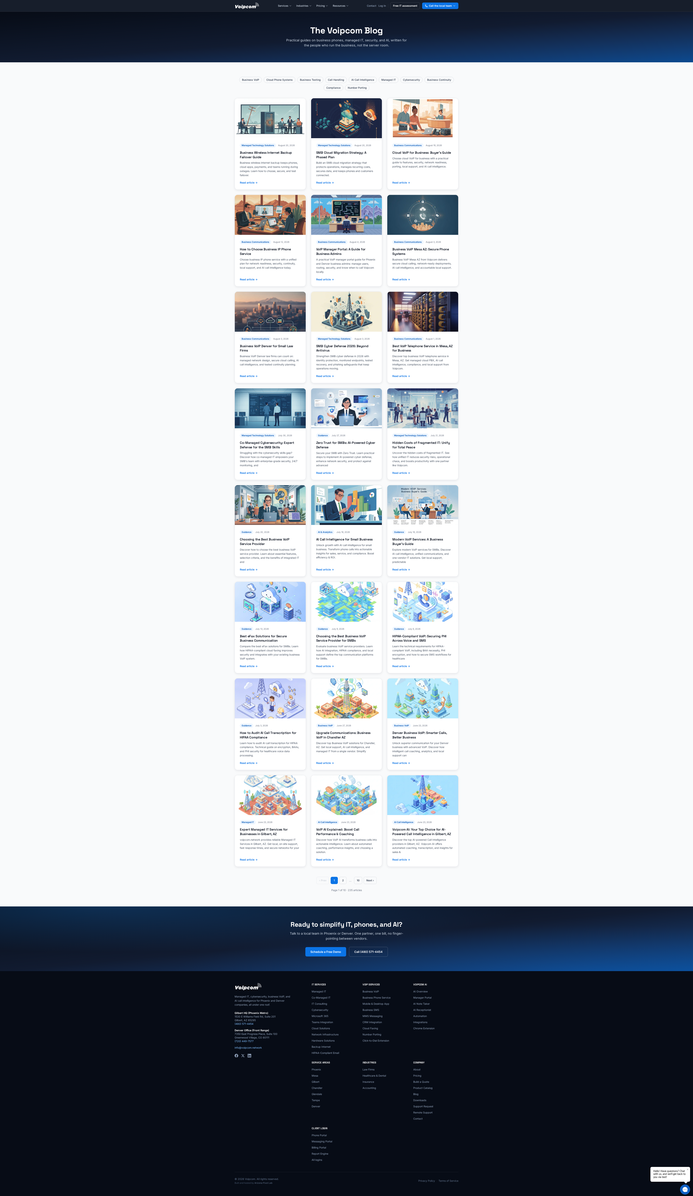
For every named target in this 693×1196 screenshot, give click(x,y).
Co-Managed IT (321, 997)
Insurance (368, 1081)
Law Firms (368, 1069)
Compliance (333, 87)
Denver (316, 1106)
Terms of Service (448, 1180)
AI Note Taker (421, 1003)
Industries (302, 5)
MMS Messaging (373, 1016)
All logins (317, 1159)
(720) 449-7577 (244, 1041)
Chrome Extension (424, 1028)
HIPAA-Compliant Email (325, 1052)
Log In (382, 5)
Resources (339, 5)
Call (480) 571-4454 (368, 952)
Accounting (369, 1087)
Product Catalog (423, 1087)
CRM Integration (372, 1022)
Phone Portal (319, 1135)
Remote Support (423, 1112)
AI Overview (420, 991)
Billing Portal (319, 1147)
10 (358, 880)
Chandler (317, 1087)
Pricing (320, 5)
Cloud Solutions (321, 1028)
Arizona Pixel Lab (263, 1183)
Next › (370, 880)
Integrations (420, 1022)
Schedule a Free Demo (325, 952)
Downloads (419, 1100)
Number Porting (357, 87)
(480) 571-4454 (244, 1023)
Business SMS (371, 1009)
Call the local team (440, 5)
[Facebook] (236, 1055)
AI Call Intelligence (362, 79)
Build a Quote (421, 1081)
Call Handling (336, 79)
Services (283, 5)
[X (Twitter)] (243, 1055)
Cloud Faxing (370, 1028)
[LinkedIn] (249, 1055)
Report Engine (320, 1153)
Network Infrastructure (325, 1034)
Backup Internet (321, 1046)
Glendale (317, 1094)
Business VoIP (250, 79)
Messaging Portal (322, 1141)
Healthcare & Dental (374, 1075)
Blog (416, 1094)
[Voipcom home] (247, 5)
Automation (420, 1016)
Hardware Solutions (323, 1040)
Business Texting (310, 79)
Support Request (423, 1106)
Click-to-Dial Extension (376, 1040)
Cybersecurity (411, 79)
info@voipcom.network (248, 1047)
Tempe (316, 1100)
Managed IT (388, 79)
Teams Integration (322, 1022)
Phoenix (316, 1069)
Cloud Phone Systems (279, 79)
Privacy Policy (426, 1180)
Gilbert (315, 1081)
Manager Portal (422, 997)
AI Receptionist (422, 1009)
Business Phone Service (377, 997)
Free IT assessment (405, 5)
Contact (371, 5)
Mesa (315, 1075)
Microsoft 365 (320, 1016)
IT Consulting (319, 1003)
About (416, 1069)
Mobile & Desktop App (376, 1003)
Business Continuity (439, 79)
